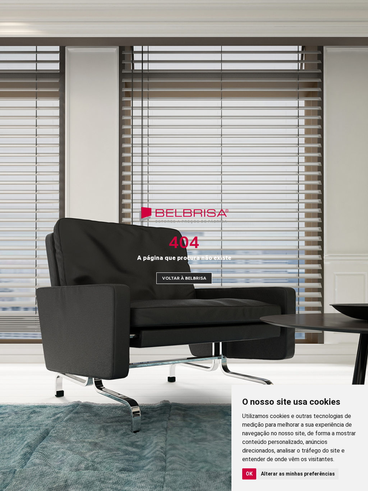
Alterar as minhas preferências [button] (298, 474)
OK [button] (249, 474)
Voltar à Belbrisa (184, 278)
